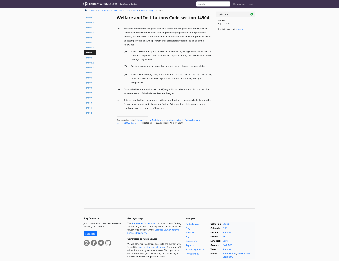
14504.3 (90, 67)
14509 (89, 92)
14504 (89, 52)
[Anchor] (135, 44)
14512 (89, 112)
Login (251, 4)
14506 (89, 77)
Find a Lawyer (192, 224)
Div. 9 (127, 10)
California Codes (128, 4)
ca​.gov (238, 29)
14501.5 (90, 32)
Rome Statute (229, 253)
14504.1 (90, 57)
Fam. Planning (147, 10)
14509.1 (90, 97)
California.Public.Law (103, 4)
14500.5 (90, 22)
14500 (89, 17)
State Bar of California (143, 223)
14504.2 (90, 62)
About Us (190, 232)
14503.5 (90, 47)
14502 (89, 37)
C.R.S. (225, 228)
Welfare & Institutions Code (110, 10)
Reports (190, 245)
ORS (230, 245)
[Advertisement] (235, 76)
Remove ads (239, 4)
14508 (89, 87)
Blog (188, 228)
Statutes (227, 232)
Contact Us (191, 241)
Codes (92, 10)
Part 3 (135, 10)
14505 (89, 72)
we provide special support (152, 247)
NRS (225, 236)
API (187, 236)
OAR (225, 245)
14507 (89, 82)
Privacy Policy (192, 253)
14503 (89, 42)
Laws (225, 240)
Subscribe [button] (90, 233)
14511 (89, 107)
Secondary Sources (195, 249)
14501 (89, 27)
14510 (89, 102)
